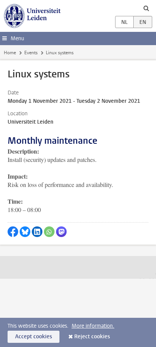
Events (30, 53)
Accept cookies (33, 336)
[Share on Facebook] (13, 231)
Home (10, 53)
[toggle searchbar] (146, 8)
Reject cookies (92, 336)
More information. (93, 326)
